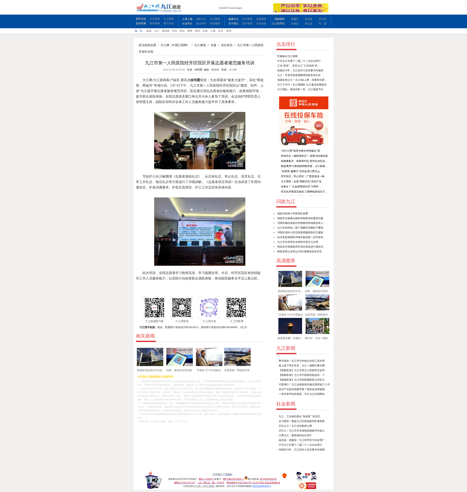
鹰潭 (189, 31)
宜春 (205, 31)
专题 (213, 45)
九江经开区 (278, 23)
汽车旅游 (261, 23)
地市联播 (155, 23)
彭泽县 (308, 19)
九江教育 (215, 19)
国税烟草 (280, 19)
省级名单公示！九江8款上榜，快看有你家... (302, 80)
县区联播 (141, 23)
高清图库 (261, 19)
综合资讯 (227, 45)
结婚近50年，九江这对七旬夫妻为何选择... (301, 70)
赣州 (197, 31)
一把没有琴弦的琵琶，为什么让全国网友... (303, 394)
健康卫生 (233, 19)
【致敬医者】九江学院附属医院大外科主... (303, 379)
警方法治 (168, 23)
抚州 (228, 31)
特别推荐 (215, 23)
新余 (182, 31)
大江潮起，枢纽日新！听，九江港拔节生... (301, 89)
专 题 (322, 23)
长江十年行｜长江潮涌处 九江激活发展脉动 (302, 84)
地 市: (139, 31)
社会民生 (187, 23)
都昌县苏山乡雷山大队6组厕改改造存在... (300, 251)
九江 (156, 31)
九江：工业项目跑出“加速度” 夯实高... (300, 416)
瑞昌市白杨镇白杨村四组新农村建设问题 (300, 218)
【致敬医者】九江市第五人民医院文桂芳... (303, 370)
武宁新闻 (247, 19)
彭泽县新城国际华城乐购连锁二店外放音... (301, 237)
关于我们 (233, 23)
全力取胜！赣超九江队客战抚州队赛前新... (303, 421)
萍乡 (174, 31)
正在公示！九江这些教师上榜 (295, 426)
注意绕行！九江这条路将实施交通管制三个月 (304, 384)
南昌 (149, 31)
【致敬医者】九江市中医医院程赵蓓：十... (303, 375)
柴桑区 (295, 19)
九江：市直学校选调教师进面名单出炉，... (301, 75)
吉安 (220, 31)
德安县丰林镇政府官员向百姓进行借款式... (301, 246)
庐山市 (322, 19)
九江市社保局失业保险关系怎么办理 (297, 242)
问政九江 (201, 19)
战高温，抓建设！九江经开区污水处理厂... (303, 440)
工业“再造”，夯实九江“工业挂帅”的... (298, 65)
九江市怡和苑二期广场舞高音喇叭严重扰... (301, 227)
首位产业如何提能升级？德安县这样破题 (302, 389)
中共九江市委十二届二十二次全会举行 (299, 61)
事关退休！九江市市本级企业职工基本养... (303, 360)
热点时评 (201, 23)
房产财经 (247, 23)
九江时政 (155, 18)
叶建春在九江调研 (287, 56)
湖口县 (308, 23)
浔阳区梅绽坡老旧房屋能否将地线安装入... (301, 223)
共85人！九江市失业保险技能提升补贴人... (303, 430)
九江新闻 (168, 18)
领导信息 (141, 18)
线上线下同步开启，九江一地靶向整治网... (303, 365)
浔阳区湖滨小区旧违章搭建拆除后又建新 (300, 232)
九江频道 (200, 45)
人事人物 (187, 19)
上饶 (212, 31)
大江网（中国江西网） (175, 45)
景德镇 (165, 31)
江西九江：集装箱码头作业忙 (295, 435)
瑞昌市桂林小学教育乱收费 (292, 213)
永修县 (295, 23)
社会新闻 (285, 404)
